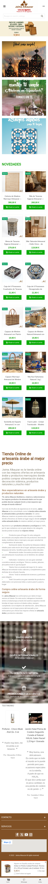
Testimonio (8, 705)
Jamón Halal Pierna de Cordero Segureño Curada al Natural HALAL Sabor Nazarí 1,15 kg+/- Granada (35, 735)
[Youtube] (26, 835)
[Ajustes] (43, 6)
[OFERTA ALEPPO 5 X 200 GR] (24, 28)
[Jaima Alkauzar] (24, 6)
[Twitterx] (22, 835)
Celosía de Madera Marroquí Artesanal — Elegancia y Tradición (12, 199)
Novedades (11, 164)
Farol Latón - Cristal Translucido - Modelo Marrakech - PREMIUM (35, 424)
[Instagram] (31, 835)
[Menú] (4, 6)
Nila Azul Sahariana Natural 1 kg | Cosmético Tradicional (36, 379)
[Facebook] (17, 835)
